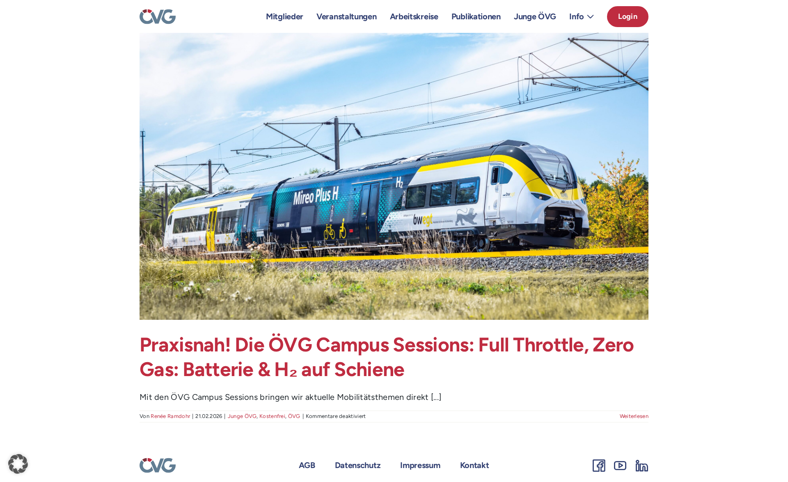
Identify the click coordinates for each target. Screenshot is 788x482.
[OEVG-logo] (158, 13)
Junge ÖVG (242, 416)
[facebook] (598, 465)
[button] (18, 464)
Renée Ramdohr (170, 416)
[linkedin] (641, 465)
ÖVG (294, 416)
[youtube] (620, 465)
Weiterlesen (634, 416)
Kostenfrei (272, 416)
